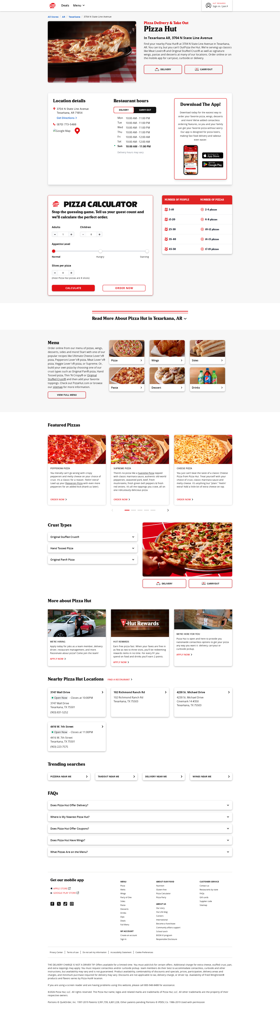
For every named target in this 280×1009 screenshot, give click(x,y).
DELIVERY (124, 109)
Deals (65, 5)
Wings (155, 360)
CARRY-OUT (145, 109)
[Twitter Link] (60, 904)
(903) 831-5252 (59, 712)
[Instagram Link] (73, 904)
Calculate (73, 288)
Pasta (114, 387)
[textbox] (76, 479)
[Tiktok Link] (66, 904)
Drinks (196, 387)
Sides (195, 360)
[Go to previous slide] (112, 510)
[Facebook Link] (53, 904)
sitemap (58, 387)
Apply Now (56, 658)
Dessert (156, 387)
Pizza (114, 360)
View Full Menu (67, 394)
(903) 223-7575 (59, 746)
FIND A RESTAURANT (119, 679)
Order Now (124, 288)
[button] (92, 537)
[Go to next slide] (168, 510)
